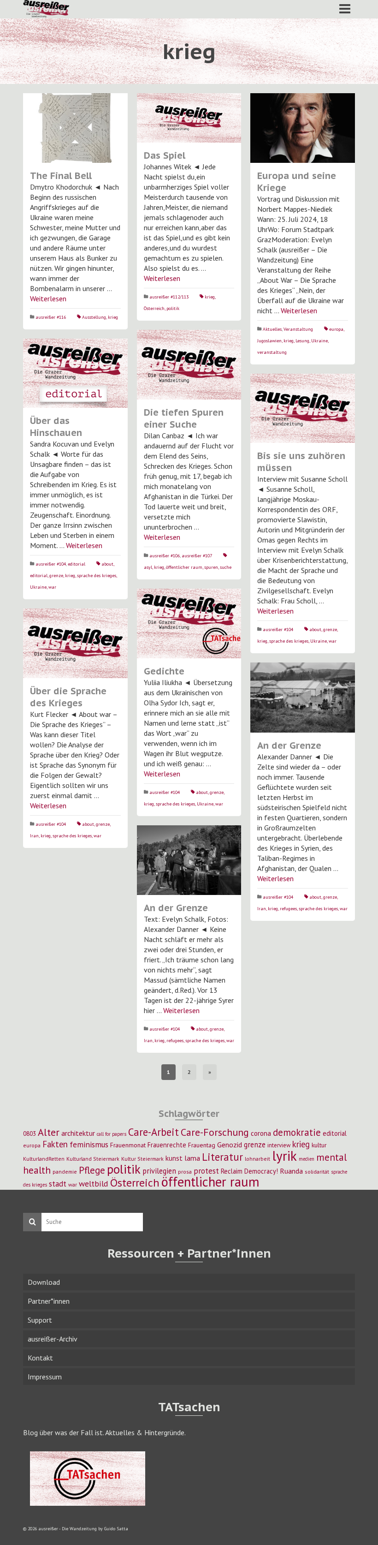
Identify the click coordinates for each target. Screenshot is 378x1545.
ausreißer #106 (164, 556)
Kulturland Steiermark (92, 1158)
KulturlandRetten (44, 1158)
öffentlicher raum (184, 567)
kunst (174, 1158)
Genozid (229, 1144)
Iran (34, 836)
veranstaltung (272, 352)
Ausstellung (94, 317)
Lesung (302, 341)
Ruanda (291, 1170)
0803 (29, 1133)
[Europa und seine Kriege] (302, 128)
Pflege (92, 1169)
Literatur (222, 1156)
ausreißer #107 (197, 556)
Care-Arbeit (153, 1132)
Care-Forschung (215, 1132)
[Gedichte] (189, 623)
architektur (78, 1133)
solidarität (317, 1171)
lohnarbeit (257, 1158)
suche (225, 567)
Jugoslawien (269, 341)
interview (278, 1145)
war (52, 587)
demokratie (297, 1132)
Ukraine (319, 341)
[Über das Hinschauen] (75, 373)
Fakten (55, 1144)
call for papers (111, 1134)
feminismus (89, 1144)
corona (261, 1133)
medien (306, 1159)
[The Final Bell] (75, 128)
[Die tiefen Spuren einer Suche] (189, 365)
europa (336, 329)
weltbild (93, 1183)
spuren (211, 567)
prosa (185, 1171)
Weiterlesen (48, 298)
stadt (57, 1183)
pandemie (65, 1171)
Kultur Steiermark (142, 1158)
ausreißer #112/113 (169, 297)
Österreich (154, 308)
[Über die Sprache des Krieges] (75, 643)
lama (192, 1158)
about (107, 564)
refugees (288, 909)
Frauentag (201, 1145)
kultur (319, 1145)
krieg (113, 317)
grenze (56, 576)
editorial (76, 564)
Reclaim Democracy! (249, 1171)
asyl (148, 567)
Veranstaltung (298, 329)
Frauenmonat (128, 1145)
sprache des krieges (96, 576)
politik (172, 308)
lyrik (284, 1155)
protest (206, 1170)
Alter (48, 1132)
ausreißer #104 (50, 564)
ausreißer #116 (50, 317)
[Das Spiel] (189, 118)
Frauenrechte (167, 1144)
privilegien (159, 1171)
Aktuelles (272, 329)
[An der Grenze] (302, 697)
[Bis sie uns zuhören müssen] (302, 408)
